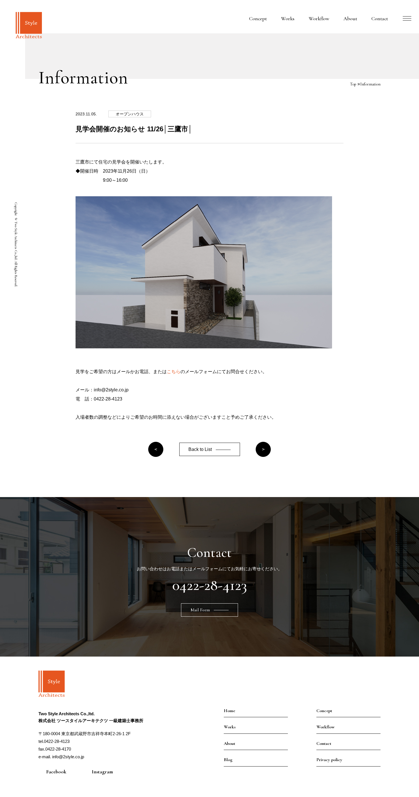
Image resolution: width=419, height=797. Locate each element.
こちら (173, 371)
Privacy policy (329, 760)
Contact (379, 18)
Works (287, 18)
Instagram (102, 772)
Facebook (56, 772)
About (350, 18)
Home (229, 711)
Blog (228, 760)
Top (353, 84)
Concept (258, 18)
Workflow (319, 18)
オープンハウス (130, 114)
